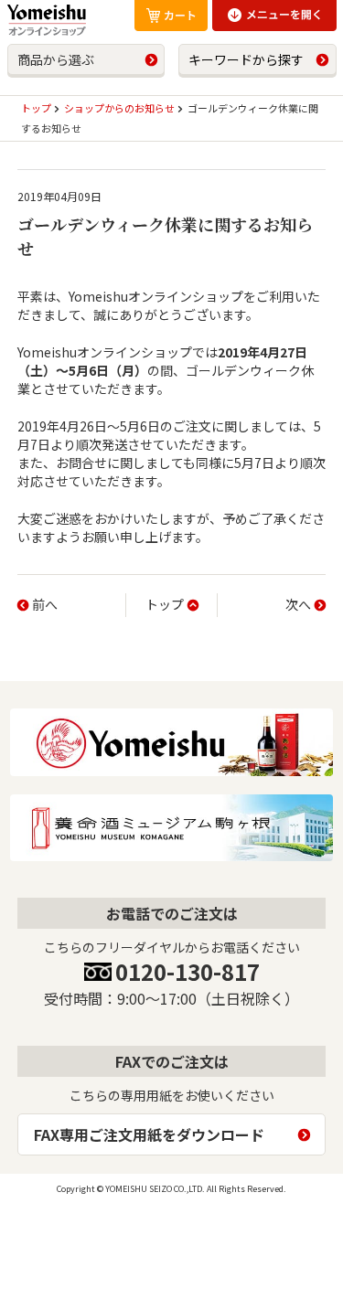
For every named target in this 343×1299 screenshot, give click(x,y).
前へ (45, 604)
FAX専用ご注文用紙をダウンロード (149, 1134)
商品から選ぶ (55, 59)
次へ (298, 604)
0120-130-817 (187, 971)
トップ (164, 604)
